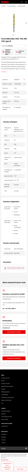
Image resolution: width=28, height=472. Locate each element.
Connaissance (4, 394)
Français (3, 448)
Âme (5, 191)
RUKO (2, 375)
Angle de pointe (8, 176)
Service (3, 380)
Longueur (5, 97)
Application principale (7, 207)
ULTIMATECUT (4, 426)
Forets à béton (4, 419)
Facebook (3, 437)
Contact (3, 389)
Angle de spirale (8, 180)
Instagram (3, 434)
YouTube (3, 440)
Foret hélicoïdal (21, 6)
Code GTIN (7, 249)
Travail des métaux (11, 6)
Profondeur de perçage (6, 108)
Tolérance (7, 140)
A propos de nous (5, 378)
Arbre (5, 163)
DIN (5, 144)
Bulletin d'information (6, 400)
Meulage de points (7, 128)
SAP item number (7, 84)
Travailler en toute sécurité (7, 397)
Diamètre (4, 92)
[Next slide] (26, 23)
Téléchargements (5, 392)
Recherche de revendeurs (7, 386)
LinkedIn (3, 442)
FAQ (2, 403)
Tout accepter (20, 469)
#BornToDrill (4, 431)
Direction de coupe (7, 158)
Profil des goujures (6, 185)
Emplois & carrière (5, 383)
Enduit (6, 153)
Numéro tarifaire (8, 253)
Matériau (6, 149)
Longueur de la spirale (6, 102)
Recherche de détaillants (14, 358)
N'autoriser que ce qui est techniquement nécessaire (7, 466)
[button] (13, 35)
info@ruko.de (6, 328)
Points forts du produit (6, 423)
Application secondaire (7, 221)
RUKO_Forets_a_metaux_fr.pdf (15, 268)
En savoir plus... (4, 459)
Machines (3, 413)
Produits (3, 6)
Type (5, 136)
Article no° (5, 79)
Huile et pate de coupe (6, 416)
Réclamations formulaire (14, 332)
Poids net (5, 88)
